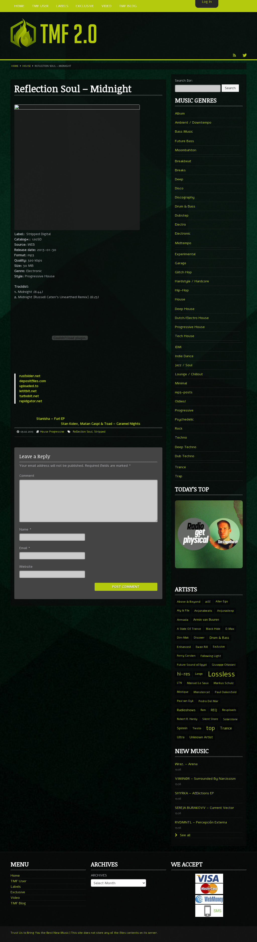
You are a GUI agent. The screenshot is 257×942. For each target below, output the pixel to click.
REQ (214, 710)
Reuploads (229, 710)
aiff (208, 602)
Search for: (184, 80)
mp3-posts (183, 392)
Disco (179, 188)
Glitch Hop (183, 272)
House (26, 66)
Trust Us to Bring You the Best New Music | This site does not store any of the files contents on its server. (84, 933)
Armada (182, 620)
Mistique (182, 692)
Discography (185, 197)
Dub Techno (184, 456)
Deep (179, 179)
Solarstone (230, 719)
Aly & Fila (183, 610)
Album (180, 113)
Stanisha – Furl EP (50, 418)
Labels (16, 886)
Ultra (180, 737)
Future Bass (184, 141)
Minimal (181, 383)
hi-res (183, 674)
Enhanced (184, 647)
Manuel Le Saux (198, 683)
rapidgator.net (30, 401)
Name (25, 529)
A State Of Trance (189, 629)
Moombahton (185, 150)
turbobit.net (29, 396)
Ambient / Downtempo (193, 122)
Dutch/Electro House (192, 318)
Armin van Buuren (206, 619)
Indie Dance (184, 356)
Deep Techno (185, 447)
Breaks (180, 170)
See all (184, 835)
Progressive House (190, 327)
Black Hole (213, 629)
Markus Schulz (224, 683)
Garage (180, 263)
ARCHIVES (99, 875)
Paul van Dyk (185, 701)
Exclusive (219, 647)
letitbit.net (28, 391)
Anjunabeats (203, 611)
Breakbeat (183, 161)
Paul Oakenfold (225, 692)
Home (15, 66)
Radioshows (186, 710)
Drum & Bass (185, 206)
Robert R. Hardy (187, 719)
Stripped (99, 432)
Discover (199, 638)
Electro (180, 224)
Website (26, 566)
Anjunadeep (225, 611)
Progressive (56, 432)
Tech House (184, 336)
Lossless (221, 674)
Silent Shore (210, 719)
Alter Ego (222, 601)
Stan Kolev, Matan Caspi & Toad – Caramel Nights (100, 423)
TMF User (18, 881)
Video (15, 897)
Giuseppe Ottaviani (223, 665)
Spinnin (182, 728)
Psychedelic (184, 419)
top (210, 728)
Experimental (185, 254)
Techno (181, 437)
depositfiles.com (32, 381)
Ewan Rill (202, 647)
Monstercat (202, 692)
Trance (180, 467)
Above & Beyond (188, 602)
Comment (26, 475)
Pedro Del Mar (208, 701)
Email (24, 548)
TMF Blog (18, 903)
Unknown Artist (201, 737)
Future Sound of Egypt (192, 665)
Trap (178, 476)
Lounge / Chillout (189, 374)
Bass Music (184, 131)
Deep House (185, 308)
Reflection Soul (82, 432)
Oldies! (180, 401)
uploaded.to (28, 386)
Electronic (182, 233)
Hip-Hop (182, 290)
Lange (199, 674)
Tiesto (196, 728)
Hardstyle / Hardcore (192, 281)
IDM (178, 347)
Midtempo (183, 243)
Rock (178, 428)
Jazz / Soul (183, 365)
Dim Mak (183, 638)
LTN (179, 683)
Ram (203, 710)
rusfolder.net (29, 376)
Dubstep (181, 215)
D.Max (229, 629)
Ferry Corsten (186, 656)
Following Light (211, 656)
